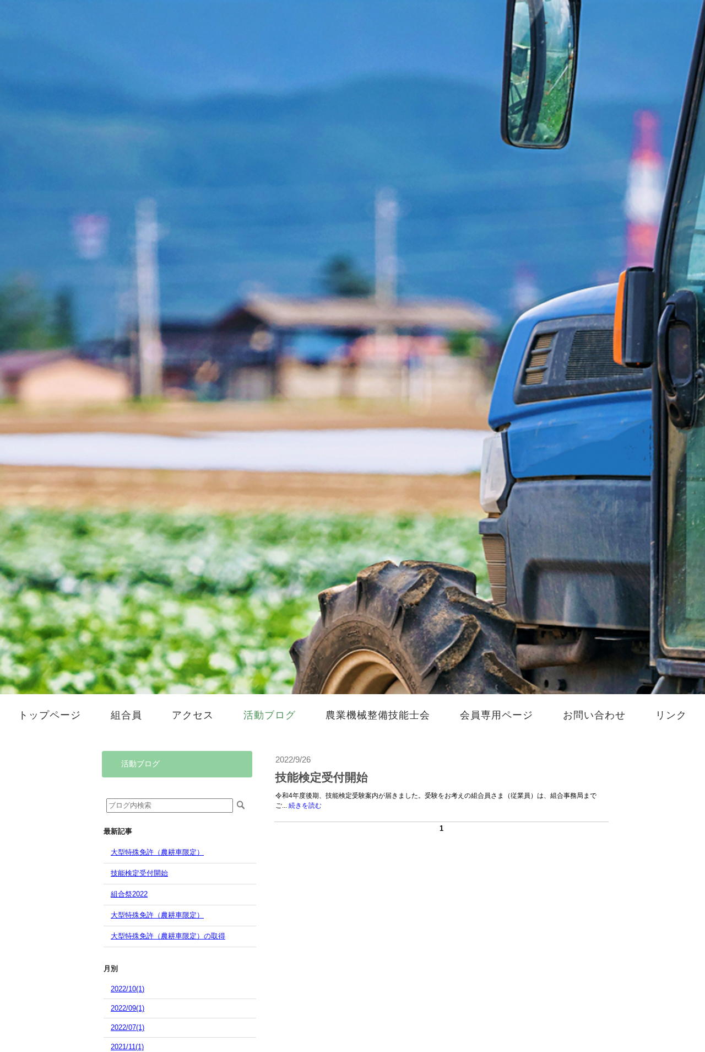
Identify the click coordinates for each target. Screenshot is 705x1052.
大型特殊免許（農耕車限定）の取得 (168, 936)
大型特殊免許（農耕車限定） (157, 852)
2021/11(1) (127, 1047)
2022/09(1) (127, 1008)
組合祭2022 (129, 894)
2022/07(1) (127, 1027)
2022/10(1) (127, 989)
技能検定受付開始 (139, 873)
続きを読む (305, 805)
